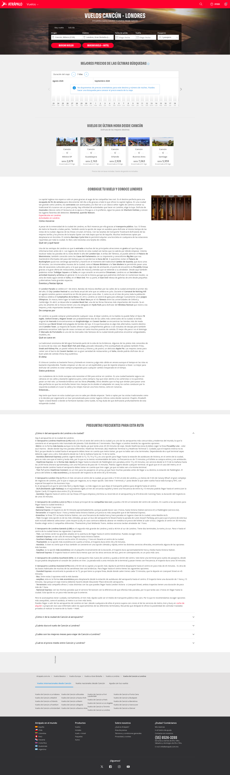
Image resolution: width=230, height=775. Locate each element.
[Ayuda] (215, 4)
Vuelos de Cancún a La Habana (47, 694)
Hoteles (78, 730)
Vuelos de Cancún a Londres (99, 710)
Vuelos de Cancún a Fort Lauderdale (97, 695)
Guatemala (42, 746)
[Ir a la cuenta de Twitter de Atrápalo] (101, 766)
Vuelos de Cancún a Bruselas (72, 694)
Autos (77, 740)
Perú (40, 736)
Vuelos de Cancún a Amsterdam (47, 708)
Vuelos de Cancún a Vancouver (126, 704)
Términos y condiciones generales (128, 733)
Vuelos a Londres (112, 676)
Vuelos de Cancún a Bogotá (72, 704)
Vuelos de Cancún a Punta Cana (126, 694)
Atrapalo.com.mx (43, 676)
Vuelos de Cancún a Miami (71, 701)
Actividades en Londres (49, 218)
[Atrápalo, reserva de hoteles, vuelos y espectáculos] (12, 4)
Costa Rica (42, 743)
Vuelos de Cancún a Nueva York (73, 698)
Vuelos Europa (75, 676)
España (41, 727)
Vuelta (138, 33)
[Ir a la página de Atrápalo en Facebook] (110, 766)
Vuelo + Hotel (80, 733)
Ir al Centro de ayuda (163, 730)
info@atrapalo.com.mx (169, 746)
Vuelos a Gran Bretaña (93, 676)
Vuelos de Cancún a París (97, 699)
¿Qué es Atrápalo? (122, 727)
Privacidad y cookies (123, 736)
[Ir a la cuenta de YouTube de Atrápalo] (128, 766)
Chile (40, 730)
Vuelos (77, 727)
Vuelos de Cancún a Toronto (99, 706)
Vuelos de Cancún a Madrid (46, 698)
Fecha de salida (121, 33)
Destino (85, 33)
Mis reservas (160, 727)
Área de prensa (121, 730)
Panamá (41, 740)
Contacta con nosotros (164, 733)
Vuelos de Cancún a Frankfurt (46, 704)
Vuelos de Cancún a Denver (124, 708)
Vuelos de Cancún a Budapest (125, 698)
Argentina (42, 749)
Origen (54, 33)
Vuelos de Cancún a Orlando (46, 701)
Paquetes (79, 736)
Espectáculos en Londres (50, 215)
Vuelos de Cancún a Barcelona (125, 701)
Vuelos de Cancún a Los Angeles (100, 703)
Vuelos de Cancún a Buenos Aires (74, 708)
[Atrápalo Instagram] (119, 766)
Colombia (42, 733)
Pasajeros (162, 33)
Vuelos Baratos (60, 676)
